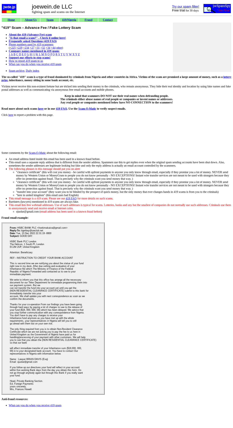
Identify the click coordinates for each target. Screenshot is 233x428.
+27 (32, 47)
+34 (48, 47)
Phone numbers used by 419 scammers (31, 44)
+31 (37, 47)
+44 (53, 47)
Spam (50, 19)
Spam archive (16, 70)
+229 (19, 47)
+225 (13, 47)
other (59, 47)
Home (11, 19)
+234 (26, 47)
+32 (42, 47)
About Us (31, 19)
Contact (108, 19)
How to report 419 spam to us (26, 60)
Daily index (32, 70)
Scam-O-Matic (87, 108)
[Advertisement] (202, 47)
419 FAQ (61, 108)
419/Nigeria (69, 19)
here (41, 108)
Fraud (88, 19)
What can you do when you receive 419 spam (35, 64)
